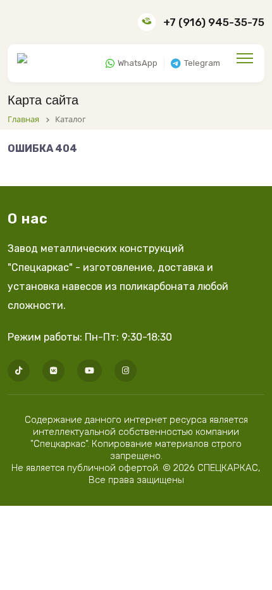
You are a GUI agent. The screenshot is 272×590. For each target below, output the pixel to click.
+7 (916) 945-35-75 (213, 22)
